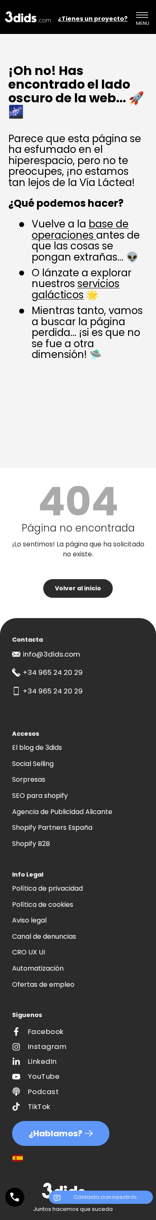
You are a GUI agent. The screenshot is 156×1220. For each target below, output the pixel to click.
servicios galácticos (75, 289)
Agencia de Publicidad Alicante (62, 812)
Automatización (38, 968)
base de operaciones (80, 229)
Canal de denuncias (44, 936)
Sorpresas (28, 779)
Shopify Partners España (52, 827)
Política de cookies (42, 904)
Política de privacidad (47, 888)
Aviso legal (29, 920)
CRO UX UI (28, 952)
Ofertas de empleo (43, 984)
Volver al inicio (78, 588)
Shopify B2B (31, 843)
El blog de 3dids (37, 747)
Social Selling (33, 763)
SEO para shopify (40, 795)
